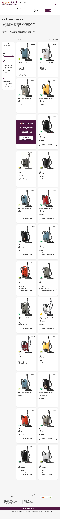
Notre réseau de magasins (54, 10)
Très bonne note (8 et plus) (9, 62)
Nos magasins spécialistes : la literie (29, 499)
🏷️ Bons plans (48, 10)
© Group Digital (11, 511)
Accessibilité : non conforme (27, 504)
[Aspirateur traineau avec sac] (26, 52)
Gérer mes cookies (26, 511)
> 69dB (6, 72)
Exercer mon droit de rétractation (10, 501)
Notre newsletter (25, 503)
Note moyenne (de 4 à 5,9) (9, 68)
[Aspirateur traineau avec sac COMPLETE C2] (48, 307)
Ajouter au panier (26, 72)
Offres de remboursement (23, 5)
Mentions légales (18, 511)
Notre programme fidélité (9, 496)
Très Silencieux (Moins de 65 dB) (9, 75)
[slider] (3, 56)
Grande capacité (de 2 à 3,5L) (9, 84)
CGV (45, 511)
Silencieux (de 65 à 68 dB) (9, 79)
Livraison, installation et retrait (10, 499)
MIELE (6, 51)
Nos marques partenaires (27, 501)
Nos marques (42, 10)
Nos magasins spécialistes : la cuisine (29, 498)
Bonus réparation (7, 498)
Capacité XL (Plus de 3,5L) (8, 87)
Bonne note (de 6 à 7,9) (9, 65)
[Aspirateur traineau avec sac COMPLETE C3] (26, 160)
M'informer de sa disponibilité (48, 72)
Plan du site (49, 511)
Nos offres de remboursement (27, 502)
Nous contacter (7, 504)
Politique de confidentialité (37, 511)
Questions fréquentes (8, 503)
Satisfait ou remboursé (8, 500)
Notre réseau (24, 496)
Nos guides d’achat (25, 500)
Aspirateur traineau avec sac (24, 62)
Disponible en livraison (8, 46)
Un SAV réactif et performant (9, 502)
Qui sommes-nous (22, 2)
